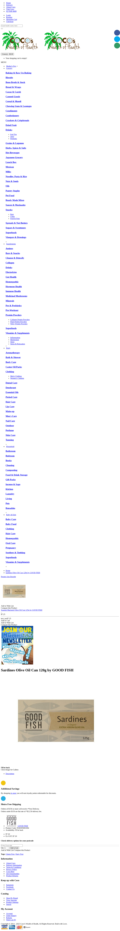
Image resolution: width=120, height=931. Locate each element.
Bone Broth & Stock (15, 82)
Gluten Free (10, 854)
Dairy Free (19, 854)
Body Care (11, 362)
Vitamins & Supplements (18, 333)
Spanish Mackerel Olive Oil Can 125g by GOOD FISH (21, 610)
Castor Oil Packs (14, 367)
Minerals (10, 301)
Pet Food (10, 195)
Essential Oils (12, 392)
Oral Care (10, 543)
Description (10, 774)
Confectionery (12, 115)
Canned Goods (13, 96)
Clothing (10, 371)
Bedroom (10, 456)
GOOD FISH (23, 826)
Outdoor (10, 425)
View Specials (11, 900)
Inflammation (15, 338)
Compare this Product (22, 850)
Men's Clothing (16, 376)
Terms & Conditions (13, 867)
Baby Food (11, 524)
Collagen (10, 262)
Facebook (9, 887)
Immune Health (13, 291)
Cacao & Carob (13, 92)
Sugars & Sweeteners (16, 228)
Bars (12, 214)
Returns (9, 918)
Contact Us (10, 889)
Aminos (9, 248)
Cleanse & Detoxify (15, 258)
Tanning (10, 440)
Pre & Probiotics (14, 305)
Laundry (10, 494)
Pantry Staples (13, 191)
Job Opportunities (12, 874)
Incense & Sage (13, 484)
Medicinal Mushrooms (16, 296)
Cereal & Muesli (13, 101)
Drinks (9, 130)
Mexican (10, 167)
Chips (12, 216)
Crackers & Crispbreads (17, 120)
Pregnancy (11, 548)
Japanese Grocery (14, 157)
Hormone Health (14, 286)
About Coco (10, 863)
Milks (8, 171)
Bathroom (10, 451)
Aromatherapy (13, 352)
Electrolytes (11, 272)
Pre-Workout (12, 310)
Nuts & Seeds (12, 181)
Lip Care (10, 406)
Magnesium (14, 340)
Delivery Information (14, 865)
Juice (12, 137)
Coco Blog (10, 872)
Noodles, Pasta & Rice (16, 176)
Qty (2, 848)
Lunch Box (11, 162)
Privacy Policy (11, 869)
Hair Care (10, 402)
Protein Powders (13, 315)
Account (9, 914)
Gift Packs (11, 479)
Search (8, 904)
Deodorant (11, 387)
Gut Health (11, 277)
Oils (7, 186)
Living (9, 498)
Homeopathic (12, 282)
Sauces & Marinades (15, 205)
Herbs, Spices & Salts (16, 148)
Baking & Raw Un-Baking (18, 73)
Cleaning (10, 465)
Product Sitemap (12, 902)
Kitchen (9, 489)
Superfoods (11, 232)
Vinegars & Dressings (16, 237)
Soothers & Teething (15, 552)
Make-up (10, 411)
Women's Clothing (17, 378)
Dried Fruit (11, 125)
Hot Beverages (12, 152)
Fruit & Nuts (15, 219)
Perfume (10, 430)
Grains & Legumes (15, 143)
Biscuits (9, 77)
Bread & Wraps (13, 87)
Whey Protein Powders (18, 324)
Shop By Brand (12, 898)
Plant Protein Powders (18, 322)
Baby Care (11, 519)
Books (9, 460)
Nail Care (10, 421)
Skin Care (10, 435)
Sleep (12, 342)
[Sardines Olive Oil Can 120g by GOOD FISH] (57, 768)
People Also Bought (8, 577)
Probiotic (13, 139)
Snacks (9, 210)
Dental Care (11, 383)
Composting (11, 470)
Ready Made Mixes (15, 200)
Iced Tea (13, 134)
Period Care (11, 397)
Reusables (10, 508)
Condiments (11, 111)
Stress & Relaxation (17, 344)
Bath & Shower (13, 357)
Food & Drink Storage (16, 475)
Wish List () (11, 920)
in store (13, 793)
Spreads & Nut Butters (17, 223)
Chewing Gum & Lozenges (19, 106)
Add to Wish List (7, 850)
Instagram (9, 885)
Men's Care (11, 416)
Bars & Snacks (13, 253)
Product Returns (12, 876)
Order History (11, 916)
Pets (7, 503)
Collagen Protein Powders (20, 320)
